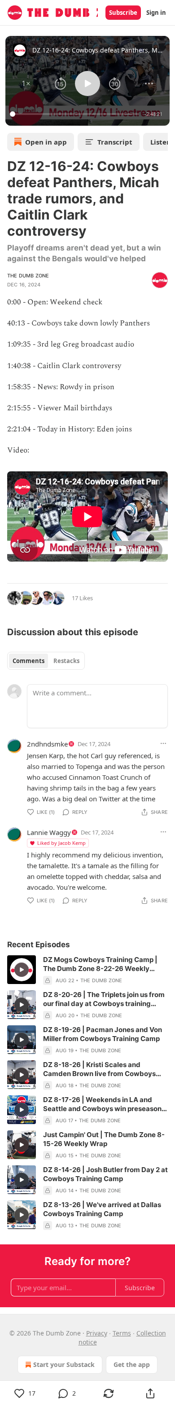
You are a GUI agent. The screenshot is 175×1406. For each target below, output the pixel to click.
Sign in (156, 13)
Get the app (132, 1364)
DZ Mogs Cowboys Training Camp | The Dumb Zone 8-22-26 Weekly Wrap (100, 964)
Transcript (114, 141)
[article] (87, 970)
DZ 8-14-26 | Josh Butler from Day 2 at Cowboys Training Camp (105, 1174)
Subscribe (123, 13)
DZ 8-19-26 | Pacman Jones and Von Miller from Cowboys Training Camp (102, 1034)
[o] (21, 969)
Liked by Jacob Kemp (61, 842)
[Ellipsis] (163, 743)
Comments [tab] (28, 661)
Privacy (96, 1333)
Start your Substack (64, 1364)
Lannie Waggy (49, 832)
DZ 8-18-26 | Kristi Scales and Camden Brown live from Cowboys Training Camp (99, 1069)
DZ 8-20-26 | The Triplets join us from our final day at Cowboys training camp (104, 999)
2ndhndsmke (47, 743)
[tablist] (46, 661)
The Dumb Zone (28, 275)
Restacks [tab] (66, 661)
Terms (122, 1333)
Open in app (46, 141)
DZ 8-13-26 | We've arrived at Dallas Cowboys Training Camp (102, 1209)
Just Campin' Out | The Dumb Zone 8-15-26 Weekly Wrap (104, 1139)
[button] (26, 83)
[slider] (76, 114)
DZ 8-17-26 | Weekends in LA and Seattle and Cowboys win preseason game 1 (102, 1104)
